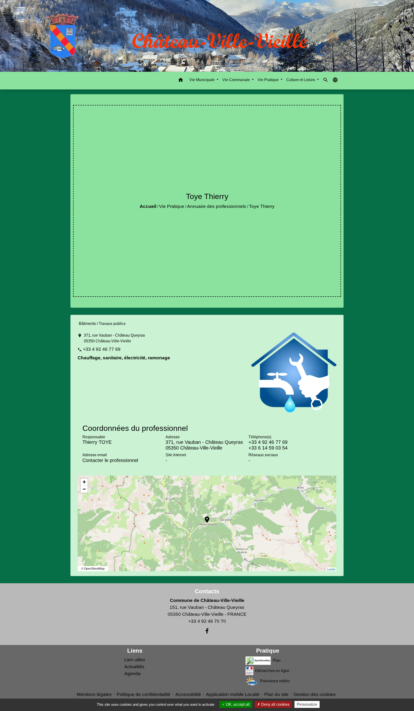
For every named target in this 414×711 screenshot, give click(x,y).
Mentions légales (94, 694)
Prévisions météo (275, 681)
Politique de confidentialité (143, 694)
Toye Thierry (262, 206)
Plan (277, 660)
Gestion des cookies (314, 694)
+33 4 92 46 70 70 (207, 621)
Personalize (307, 704)
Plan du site (276, 694)
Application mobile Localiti (232, 694)
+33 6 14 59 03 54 (268, 447)
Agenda (132, 673)
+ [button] (84, 482)
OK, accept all (237, 704)
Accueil (148, 206)
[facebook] (207, 631)
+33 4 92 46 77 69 (102, 349)
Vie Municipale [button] (202, 80)
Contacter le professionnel (110, 460)
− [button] (84, 489)
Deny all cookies (274, 704)
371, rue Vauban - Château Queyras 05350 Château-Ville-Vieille (114, 338)
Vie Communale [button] (236, 80)
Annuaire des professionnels (216, 206)
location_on (204, 517)
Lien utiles (134, 659)
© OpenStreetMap (93, 568)
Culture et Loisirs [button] (301, 80)
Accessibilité (188, 694)
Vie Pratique (171, 206)
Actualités (134, 666)
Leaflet (331, 569)
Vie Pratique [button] (269, 80)
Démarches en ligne (272, 671)
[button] (180, 80)
